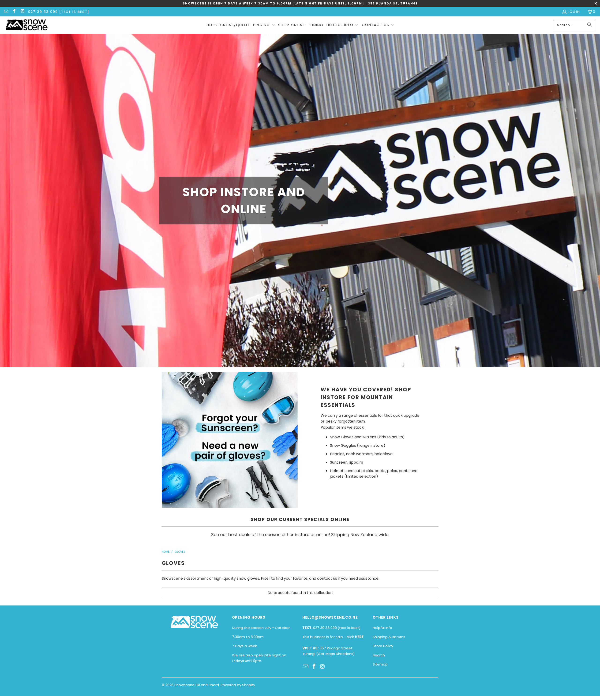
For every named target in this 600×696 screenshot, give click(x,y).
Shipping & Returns (389, 636)
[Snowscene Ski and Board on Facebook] (14, 11)
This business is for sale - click (333, 636)
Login (574, 11)
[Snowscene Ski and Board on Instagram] (22, 11)
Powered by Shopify (238, 684)
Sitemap (380, 664)
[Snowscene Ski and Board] (26, 25)
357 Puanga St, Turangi (392, 3)
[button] (264, 25)
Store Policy (383, 645)
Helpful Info (382, 627)
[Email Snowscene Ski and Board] (6, 11)
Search (379, 655)
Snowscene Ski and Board (196, 684)
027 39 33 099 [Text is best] (58, 11)
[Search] (589, 25)
